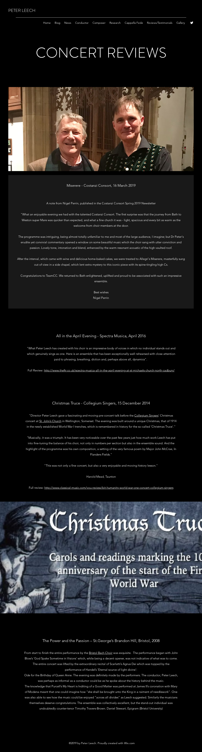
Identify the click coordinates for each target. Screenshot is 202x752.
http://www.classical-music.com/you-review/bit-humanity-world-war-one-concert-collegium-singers (108, 488)
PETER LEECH (22, 10)
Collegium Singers (146, 415)
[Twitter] (192, 23)
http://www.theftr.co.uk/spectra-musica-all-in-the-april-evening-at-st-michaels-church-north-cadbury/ (109, 370)
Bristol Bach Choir (100, 653)
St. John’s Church (50, 421)
